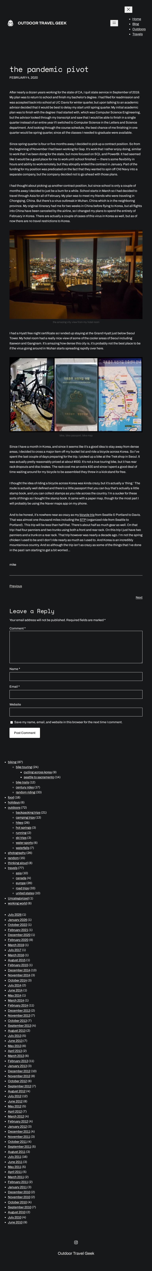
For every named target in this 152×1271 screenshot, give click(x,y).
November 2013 (19, 1015)
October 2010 (17, 1202)
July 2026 (15, 914)
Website (15, 704)
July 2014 (14, 985)
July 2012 (14, 1096)
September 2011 (19, 1146)
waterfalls (22, 848)
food (11, 797)
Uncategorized (18, 898)
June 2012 (15, 1101)
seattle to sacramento (39, 777)
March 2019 (16, 945)
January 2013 (17, 1066)
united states (25, 893)
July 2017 (14, 950)
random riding (25, 792)
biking (12, 762)
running (21, 832)
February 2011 (18, 1182)
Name (15, 669)
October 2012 (17, 1081)
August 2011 (16, 1151)
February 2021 (18, 930)
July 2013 (14, 1035)
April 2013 (15, 1051)
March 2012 (16, 1116)
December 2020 (19, 935)
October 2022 (17, 924)
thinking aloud (18, 863)
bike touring (24, 767)
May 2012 (14, 1106)
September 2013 (19, 1025)
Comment (18, 628)
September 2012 (19, 1086)
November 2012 (19, 1076)
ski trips (21, 837)
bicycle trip (87, 514)
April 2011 (15, 1171)
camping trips (25, 817)
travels (12, 868)
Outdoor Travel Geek (42, 23)
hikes (19, 822)
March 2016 (16, 955)
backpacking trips (28, 812)
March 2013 (16, 1055)
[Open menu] (114, 23)
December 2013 (19, 1010)
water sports (24, 842)
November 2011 (19, 1136)
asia (19, 873)
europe (21, 883)
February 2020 (18, 939)
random (13, 858)
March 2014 (16, 1000)
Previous (16, 586)
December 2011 (19, 1131)
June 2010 (15, 1222)
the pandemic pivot (49, 69)
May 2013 (14, 1046)
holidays (14, 802)
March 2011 (16, 1177)
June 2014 (15, 990)
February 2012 (18, 1121)
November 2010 (19, 1197)
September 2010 (19, 1207)
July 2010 (14, 1217)
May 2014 (14, 995)
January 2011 (17, 1187)
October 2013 (17, 1020)
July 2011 (14, 1156)
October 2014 (17, 980)
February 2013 (18, 1061)
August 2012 (17, 1091)
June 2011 (15, 1162)
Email (15, 686)
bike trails (22, 782)
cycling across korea (38, 772)
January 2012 (17, 1126)
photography (17, 852)
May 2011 (14, 1167)
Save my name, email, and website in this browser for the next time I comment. (68, 722)
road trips (22, 888)
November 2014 (19, 975)
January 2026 (17, 919)
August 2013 (17, 1030)
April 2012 (15, 1111)
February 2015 (18, 965)
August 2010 (17, 1212)
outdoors (14, 807)
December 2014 (19, 970)
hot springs (23, 827)
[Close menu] (128, 9)
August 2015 (17, 960)
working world (17, 903)
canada (21, 878)
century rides (25, 787)
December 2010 (19, 1192)
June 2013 (15, 1040)
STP (83, 519)
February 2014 (18, 1005)
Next (139, 597)
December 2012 (19, 1071)
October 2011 (17, 1141)
